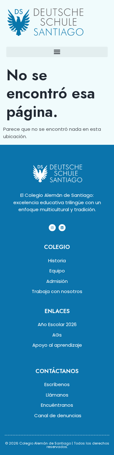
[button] (57, 52)
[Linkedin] (62, 227)
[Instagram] (52, 227)
